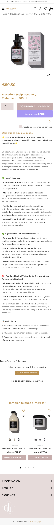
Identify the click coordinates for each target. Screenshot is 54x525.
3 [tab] (25, 467)
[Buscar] (35, 8)
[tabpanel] (14, 434)
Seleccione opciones (14, 458)
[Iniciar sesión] (40, 8)
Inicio (4, 14)
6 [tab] (33, 467)
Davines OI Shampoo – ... (14, 448)
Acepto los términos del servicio (37, 127)
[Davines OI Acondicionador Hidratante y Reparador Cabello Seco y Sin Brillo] (40, 422)
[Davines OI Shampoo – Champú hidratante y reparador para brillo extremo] (14, 422)
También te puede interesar (27, 402)
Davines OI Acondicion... (40, 448)
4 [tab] (28, 467)
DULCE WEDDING (20, 521)
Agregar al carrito (34, 106)
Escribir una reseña (27, 372)
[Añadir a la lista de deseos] (49, 121)
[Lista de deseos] (45, 8)
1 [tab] (20, 467)
